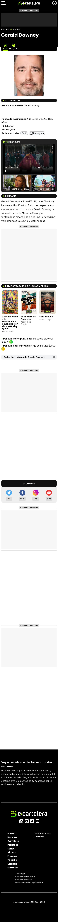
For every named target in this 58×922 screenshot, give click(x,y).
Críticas (12, 863)
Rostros (17, 29)
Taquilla (12, 860)
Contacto (39, 836)
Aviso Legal (20, 873)
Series (11, 848)
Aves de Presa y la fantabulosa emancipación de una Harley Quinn (10, 322)
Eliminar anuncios (30, 10)
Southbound (46, 316)
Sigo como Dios (39, 345)
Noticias (12, 837)
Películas (12, 844)
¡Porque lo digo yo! (43, 338)
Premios (12, 856)
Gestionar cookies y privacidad (29, 882)
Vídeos (11, 852)
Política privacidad (25, 876)
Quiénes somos (42, 833)
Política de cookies (23, 879)
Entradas (12, 867)
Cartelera (13, 841)
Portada (5, 29)
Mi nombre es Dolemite (28, 318)
